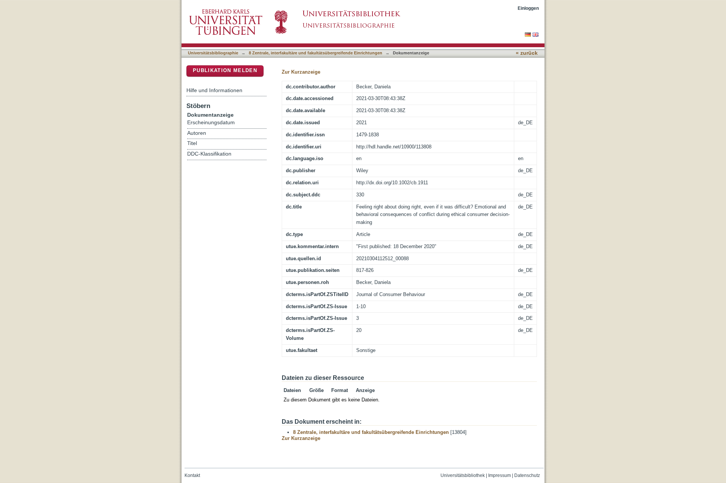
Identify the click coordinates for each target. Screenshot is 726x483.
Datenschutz (527, 475)
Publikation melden (225, 70)
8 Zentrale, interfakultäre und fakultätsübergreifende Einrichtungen (315, 53)
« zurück (527, 53)
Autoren (196, 133)
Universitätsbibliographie (213, 53)
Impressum (499, 475)
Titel (192, 143)
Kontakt (192, 475)
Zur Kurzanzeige (301, 72)
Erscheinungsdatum (211, 122)
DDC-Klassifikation (209, 154)
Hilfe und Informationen (214, 90)
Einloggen (528, 8)
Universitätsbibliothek (463, 475)
